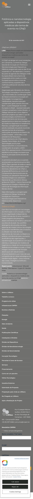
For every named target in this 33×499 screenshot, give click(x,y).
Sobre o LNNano (7, 292)
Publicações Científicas (10, 332)
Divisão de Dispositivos (10, 342)
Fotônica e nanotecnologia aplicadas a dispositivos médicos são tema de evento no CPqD (15, 276)
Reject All (15, 487)
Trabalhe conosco (8, 297)
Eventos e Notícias (8, 310)
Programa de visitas (9, 301)
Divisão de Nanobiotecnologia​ (12, 346)
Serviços (5, 365)
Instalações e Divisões (9, 338)
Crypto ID (21, 268)
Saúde (4, 328)
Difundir (26, 266)
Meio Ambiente (7, 324)
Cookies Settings (15, 492)
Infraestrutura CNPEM (9, 305)
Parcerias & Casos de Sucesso (12, 360)
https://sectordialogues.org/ (15, 203)
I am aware (15, 482)
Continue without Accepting (22, 458)
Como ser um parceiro (10, 373)
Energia (4, 319)
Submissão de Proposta (10, 387)
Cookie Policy (17, 477)
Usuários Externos (8, 383)
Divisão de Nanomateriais (11, 351)
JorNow (5, 268)
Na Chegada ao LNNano (10, 396)
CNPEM (14, 280)
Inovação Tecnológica (9, 356)
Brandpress (12, 268)
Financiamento (7, 369)
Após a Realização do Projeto (12, 400)
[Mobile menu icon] (29, 5)
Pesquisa (5, 315)
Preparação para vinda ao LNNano (14, 392)
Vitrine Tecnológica (8, 378)
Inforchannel (17, 266)
